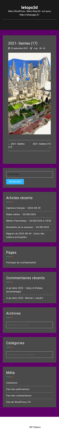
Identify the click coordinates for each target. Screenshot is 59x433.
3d (44, 48)
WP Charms (35, 427)
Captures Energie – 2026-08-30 (23, 208)
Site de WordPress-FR (18, 402)
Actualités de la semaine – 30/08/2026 (27, 227)
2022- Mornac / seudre (30, 298)
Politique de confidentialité (21, 262)
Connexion (11, 383)
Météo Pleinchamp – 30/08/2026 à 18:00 (28, 220)
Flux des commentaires (19, 395)
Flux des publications (18, 389)
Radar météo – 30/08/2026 (21, 214)
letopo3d (29, 7)
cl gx (36, 48)
